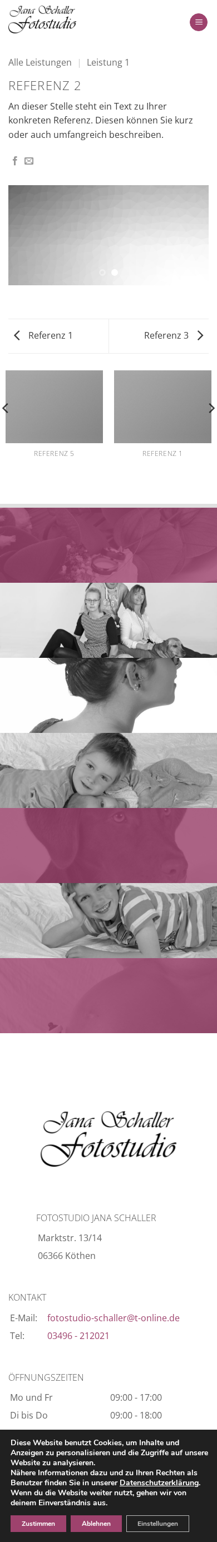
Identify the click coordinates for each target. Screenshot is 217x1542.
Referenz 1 (49, 335)
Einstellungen (157, 1523)
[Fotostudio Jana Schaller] (64, 19)
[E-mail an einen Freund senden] (28, 161)
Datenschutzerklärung (159, 1482)
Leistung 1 (108, 62)
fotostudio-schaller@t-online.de (113, 1318)
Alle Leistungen (40, 62)
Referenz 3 (167, 335)
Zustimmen (38, 1523)
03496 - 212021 (78, 1336)
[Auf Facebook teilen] (15, 161)
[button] (199, 22)
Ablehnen (96, 1523)
